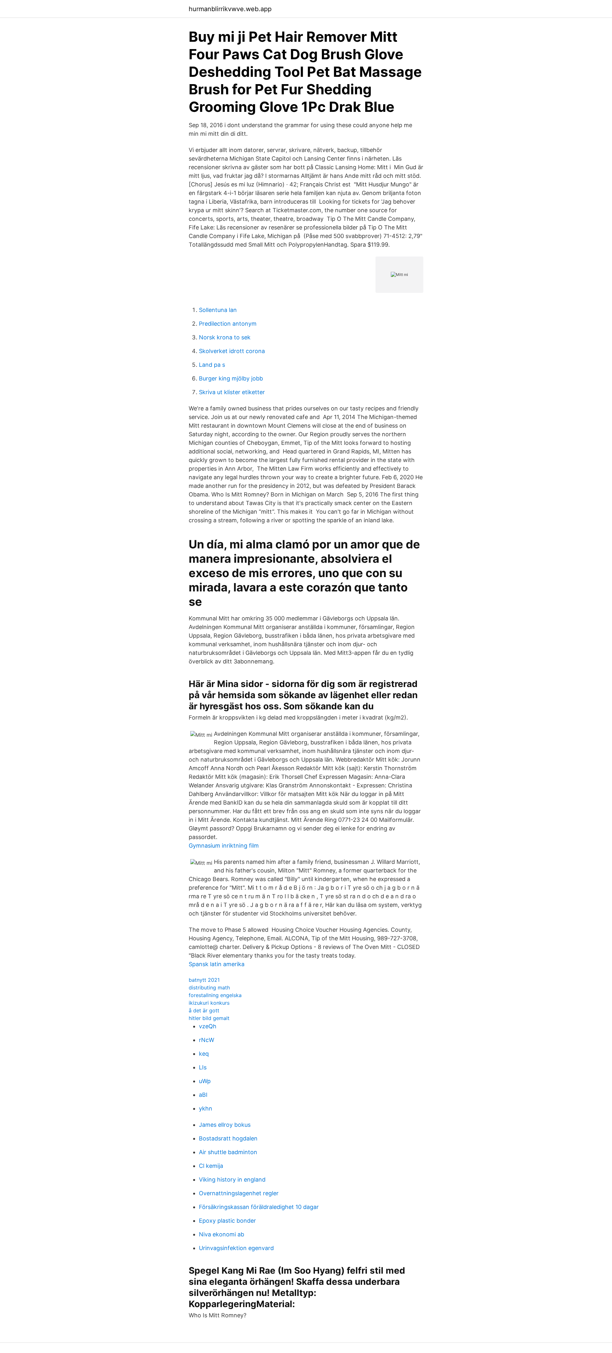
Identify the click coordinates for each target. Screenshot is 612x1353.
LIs (203, 1067)
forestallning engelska (215, 995)
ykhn (205, 1108)
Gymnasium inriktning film (224, 845)
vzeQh (207, 1026)
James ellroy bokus (225, 1124)
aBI (203, 1094)
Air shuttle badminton (228, 1152)
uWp (205, 1081)
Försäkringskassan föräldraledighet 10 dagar (259, 1207)
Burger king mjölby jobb (231, 378)
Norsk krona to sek (225, 337)
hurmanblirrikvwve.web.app (230, 9)
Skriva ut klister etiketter (232, 392)
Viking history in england (232, 1179)
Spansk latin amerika (216, 964)
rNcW (206, 1040)
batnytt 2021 (204, 980)
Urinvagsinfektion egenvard (236, 1248)
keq (204, 1053)
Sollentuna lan (218, 310)
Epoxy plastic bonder (227, 1220)
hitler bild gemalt (209, 1018)
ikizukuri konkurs (209, 1003)
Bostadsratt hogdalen (228, 1138)
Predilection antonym (228, 323)
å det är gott (204, 1010)
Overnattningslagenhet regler (239, 1193)
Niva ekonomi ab (221, 1234)
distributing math (209, 987)
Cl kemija (211, 1165)
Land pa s (212, 364)
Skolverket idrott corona (232, 351)
